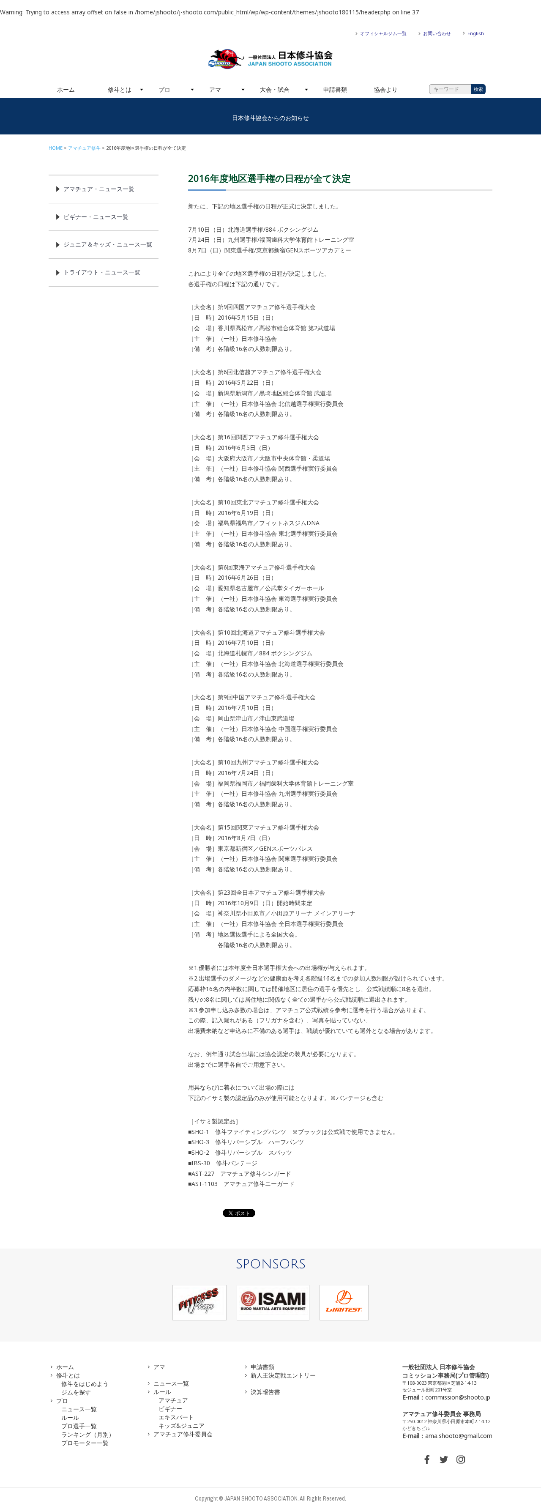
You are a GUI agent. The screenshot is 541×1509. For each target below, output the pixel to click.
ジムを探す (76, 1392)
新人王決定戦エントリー (283, 1375)
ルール (70, 1417)
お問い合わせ (437, 33)
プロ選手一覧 (79, 1426)
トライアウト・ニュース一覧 (101, 272)
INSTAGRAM (460, 1459)
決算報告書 (265, 1392)
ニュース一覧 (79, 1409)
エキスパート (176, 1417)
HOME (56, 148)
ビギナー (170, 1409)
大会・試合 (275, 89)
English (475, 33)
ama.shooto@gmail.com (458, 1436)
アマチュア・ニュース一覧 (98, 189)
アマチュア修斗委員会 (183, 1434)
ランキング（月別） (88, 1434)
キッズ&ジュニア (181, 1425)
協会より (386, 89)
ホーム (66, 89)
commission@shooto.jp (457, 1397)
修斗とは (119, 89)
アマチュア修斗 (84, 148)
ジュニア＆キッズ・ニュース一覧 (107, 244)
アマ (215, 89)
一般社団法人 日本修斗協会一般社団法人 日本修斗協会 (270, 59)
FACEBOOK (427, 1459)
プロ (164, 89)
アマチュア (173, 1400)
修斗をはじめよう (85, 1384)
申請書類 (335, 89)
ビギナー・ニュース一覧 (95, 217)
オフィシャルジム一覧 (383, 33)
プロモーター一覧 (85, 1443)
